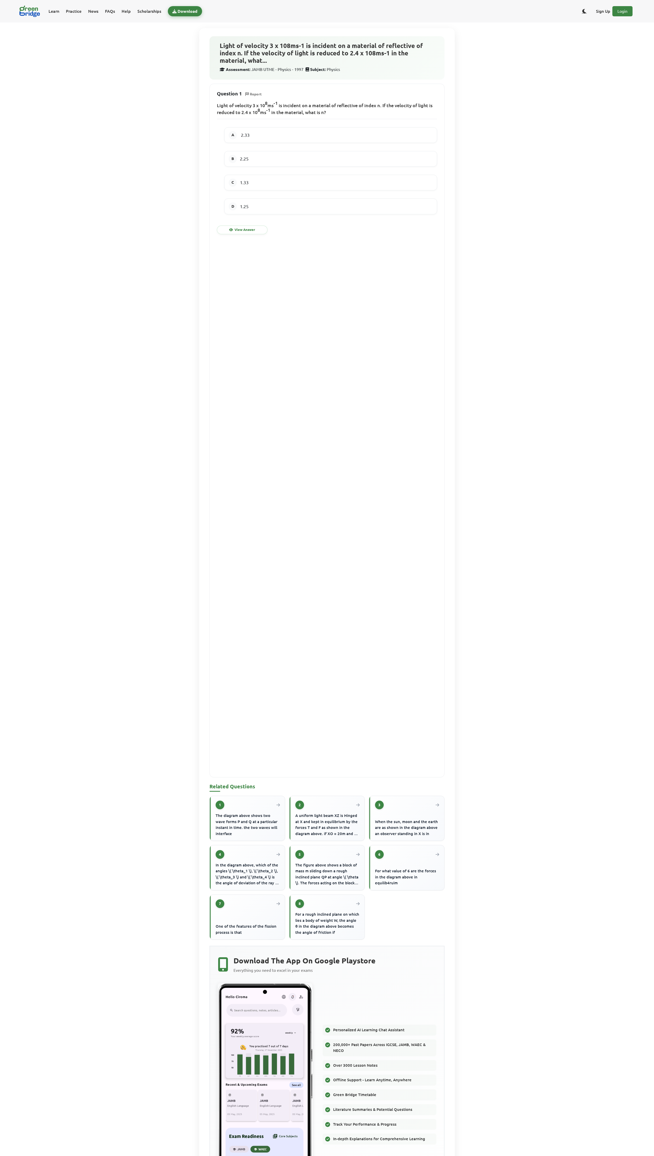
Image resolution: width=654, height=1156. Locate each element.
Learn (54, 11)
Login (622, 11)
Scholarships (149, 11)
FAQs (110, 11)
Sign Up (603, 11)
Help (126, 11)
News (93, 11)
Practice (73, 11)
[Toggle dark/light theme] (584, 11)
